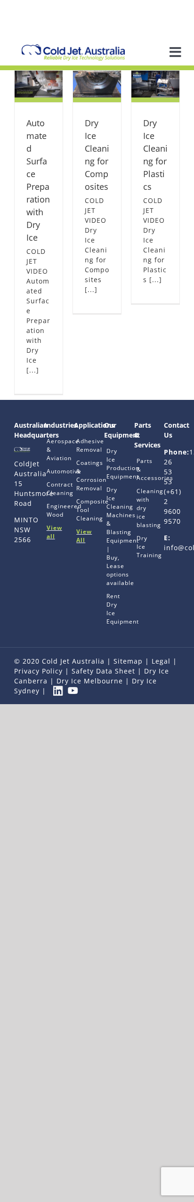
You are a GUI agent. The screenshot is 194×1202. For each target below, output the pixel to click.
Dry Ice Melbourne (90, 680)
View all (52, 532)
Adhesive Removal (82, 445)
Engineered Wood (52, 510)
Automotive (52, 471)
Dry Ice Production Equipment (112, 463)
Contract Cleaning (52, 488)
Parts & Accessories (142, 469)
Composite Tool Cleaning (82, 509)
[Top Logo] (73, 47)
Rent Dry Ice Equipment (112, 608)
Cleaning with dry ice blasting (142, 508)
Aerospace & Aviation (52, 449)
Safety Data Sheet (103, 670)
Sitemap (128, 661)
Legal (161, 661)
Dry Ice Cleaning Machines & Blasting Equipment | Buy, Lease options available (112, 536)
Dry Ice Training (142, 546)
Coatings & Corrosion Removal (82, 475)
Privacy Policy (38, 670)
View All (82, 536)
